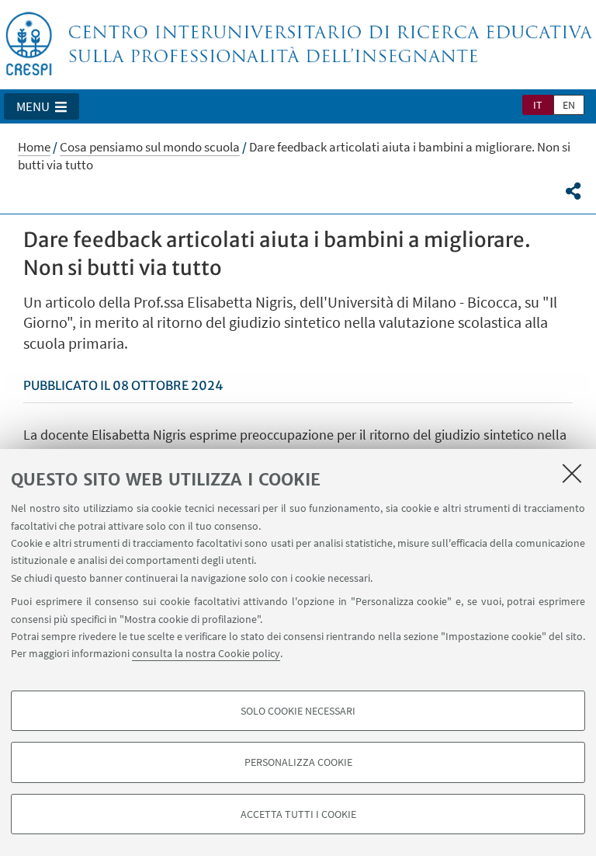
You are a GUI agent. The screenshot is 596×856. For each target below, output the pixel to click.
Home (34, 146)
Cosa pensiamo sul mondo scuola (150, 146)
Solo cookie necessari (298, 711)
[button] (41, 106)
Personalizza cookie (298, 762)
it (537, 105)
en (569, 105)
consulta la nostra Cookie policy (206, 653)
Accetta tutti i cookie (298, 814)
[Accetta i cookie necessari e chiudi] (572, 473)
